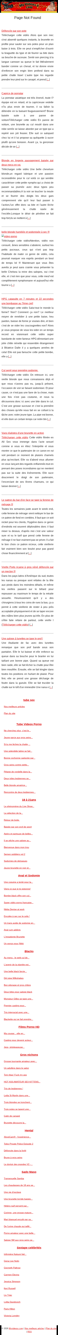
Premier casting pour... (15, 1005)
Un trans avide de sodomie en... (19, 923)
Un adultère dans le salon (16, 1068)
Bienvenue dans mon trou (16, 847)
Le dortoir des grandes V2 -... (18, 1164)
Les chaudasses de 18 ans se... (19, 1185)
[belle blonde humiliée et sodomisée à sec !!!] (28, 236)
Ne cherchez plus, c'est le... (17, 730)
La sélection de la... (13, 813)
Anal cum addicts (12, 930)
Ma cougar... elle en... (14, 1033)
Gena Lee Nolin (11, 1261)
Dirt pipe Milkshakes (14, 978)
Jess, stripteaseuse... (14, 1047)
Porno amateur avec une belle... (19, 1233)
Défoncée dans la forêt (15, 1150)
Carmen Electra (11, 1274)
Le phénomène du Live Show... (19, 806)
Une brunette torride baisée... (18, 1199)
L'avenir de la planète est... (17, 964)
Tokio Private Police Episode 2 (18, 1144)
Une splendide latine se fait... (18, 751)
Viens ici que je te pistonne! (17, 889)
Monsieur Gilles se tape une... (18, 999)
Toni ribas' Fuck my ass (15, 1075)
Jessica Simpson (12, 1281)
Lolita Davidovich (12, 1302)
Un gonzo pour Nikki (14, 943)
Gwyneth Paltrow (12, 1267)
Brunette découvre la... (15, 1122)
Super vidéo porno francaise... (18, 902)
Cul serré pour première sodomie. (20, 370)
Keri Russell (9, 1288)
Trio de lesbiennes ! (13, 1088)
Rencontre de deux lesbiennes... (20, 792)
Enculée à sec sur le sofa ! (17, 916)
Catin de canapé (12, 1116)
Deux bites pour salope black (18, 992)
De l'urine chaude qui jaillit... (17, 1226)
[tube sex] (29, 6)
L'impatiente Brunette (14, 936)
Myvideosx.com (16, 1328)
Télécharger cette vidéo (15, 437)
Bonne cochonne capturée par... (19, 758)
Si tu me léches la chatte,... (17, 744)
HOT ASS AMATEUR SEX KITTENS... (22, 1082)
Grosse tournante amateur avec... (20, 1061)
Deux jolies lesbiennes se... (17, 778)
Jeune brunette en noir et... (17, 868)
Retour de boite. (12, 820)
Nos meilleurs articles (14, 706)
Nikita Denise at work (14, 909)
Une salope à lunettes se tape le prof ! (22, 638)
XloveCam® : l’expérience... (17, 1137)
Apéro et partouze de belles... (18, 833)
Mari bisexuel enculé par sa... (18, 1219)
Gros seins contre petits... (16, 764)
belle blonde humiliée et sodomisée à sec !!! (25, 232)
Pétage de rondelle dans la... (18, 771)
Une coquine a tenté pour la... (18, 882)
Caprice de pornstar (12, 93)
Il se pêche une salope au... (17, 840)
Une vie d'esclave (12, 1192)
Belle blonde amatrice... (15, 785)
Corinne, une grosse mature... (18, 1212)
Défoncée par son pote (14, 31)
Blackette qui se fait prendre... (18, 1019)
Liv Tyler (8, 1295)
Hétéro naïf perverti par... (16, 1206)
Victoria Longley (11, 1315)
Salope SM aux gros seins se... (19, 1240)
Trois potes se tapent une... (17, 1109)
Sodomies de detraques (15, 861)
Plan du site (9, 713)
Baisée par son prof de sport (18, 827)
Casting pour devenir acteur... (18, 1040)
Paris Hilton (9, 1309)
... (48, 79)
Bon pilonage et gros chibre (17, 985)
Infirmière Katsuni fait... (15, 1254)
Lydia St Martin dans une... (17, 1095)
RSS (30, 1332)
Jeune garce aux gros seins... (18, 737)
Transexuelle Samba (14, 1178)
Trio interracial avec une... (16, 1012)
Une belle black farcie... (15, 971)
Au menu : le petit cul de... (16, 957)
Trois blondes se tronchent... (18, 1102)
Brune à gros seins (13, 1157)
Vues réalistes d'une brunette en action (23, 433)
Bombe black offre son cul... (17, 895)
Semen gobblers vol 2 (14, 854)
